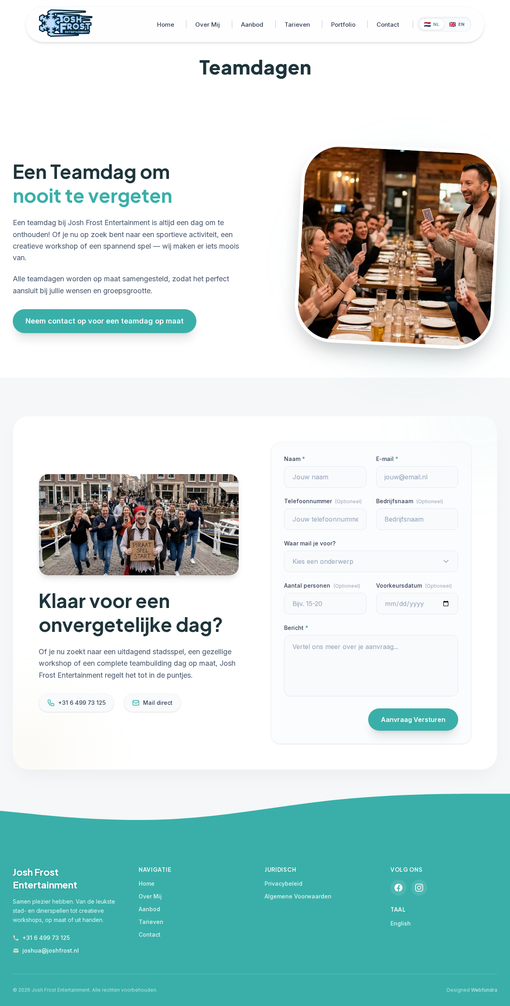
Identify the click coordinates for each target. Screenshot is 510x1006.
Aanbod (252, 24)
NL (431, 24)
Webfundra (484, 990)
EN (457, 24)
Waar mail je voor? (309, 543)
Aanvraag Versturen (413, 720)
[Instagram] (419, 888)
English (400, 923)
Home (165, 24)
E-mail (387, 458)
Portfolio (343, 24)
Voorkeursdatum (414, 585)
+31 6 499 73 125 (82, 702)
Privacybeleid (283, 883)
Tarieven (297, 24)
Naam (294, 458)
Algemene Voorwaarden (298, 896)
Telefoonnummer (323, 501)
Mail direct (158, 702)
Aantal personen (322, 585)
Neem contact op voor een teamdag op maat (105, 321)
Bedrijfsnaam (409, 501)
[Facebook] (398, 888)
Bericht (296, 627)
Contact (388, 24)
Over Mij (207, 24)
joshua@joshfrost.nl (50, 950)
